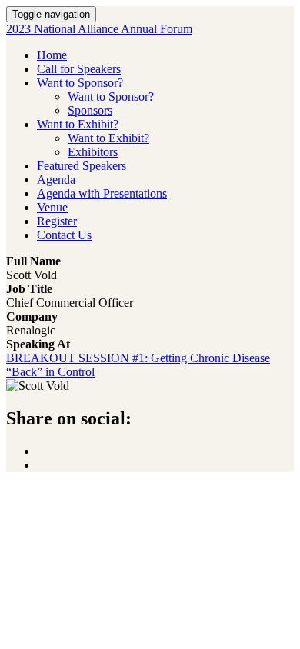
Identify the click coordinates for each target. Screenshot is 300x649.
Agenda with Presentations (102, 193)
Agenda (56, 179)
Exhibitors (93, 151)
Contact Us (64, 234)
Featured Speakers (81, 165)
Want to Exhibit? (77, 124)
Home (52, 55)
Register (57, 221)
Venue (52, 207)
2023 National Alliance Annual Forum (99, 28)
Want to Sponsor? (80, 82)
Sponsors (90, 110)
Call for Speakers (79, 68)
